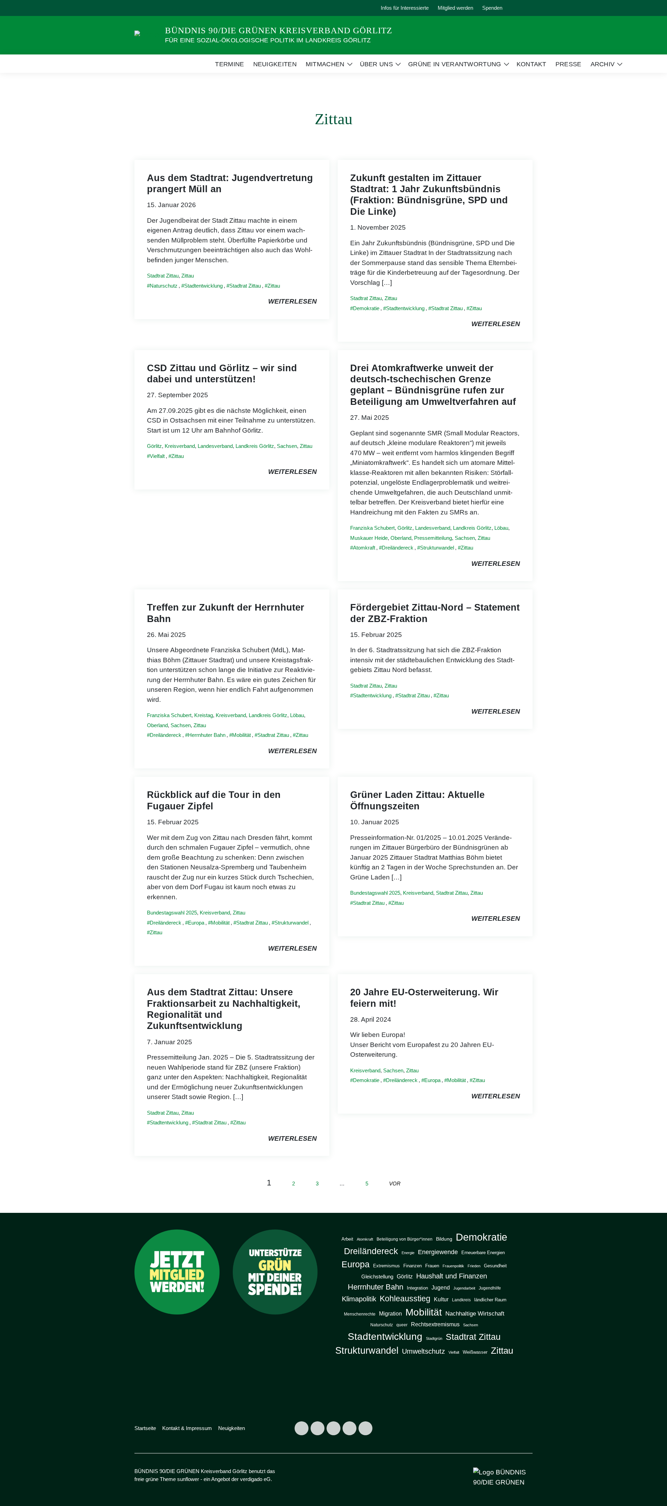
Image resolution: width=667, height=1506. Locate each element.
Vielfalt (157, 456)
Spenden (492, 8)
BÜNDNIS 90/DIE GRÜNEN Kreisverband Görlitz (278, 30)
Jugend (440, 1288)
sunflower (188, 1479)
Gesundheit (495, 1265)
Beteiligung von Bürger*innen (405, 1239)
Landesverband (215, 446)
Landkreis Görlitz (255, 446)
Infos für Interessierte (405, 8)
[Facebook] (158, 8)
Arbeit (347, 1239)
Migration (390, 1313)
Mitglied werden (455, 8)
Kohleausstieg (405, 1298)
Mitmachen (325, 64)
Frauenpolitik (453, 1266)
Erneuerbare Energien (483, 1252)
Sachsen (287, 446)
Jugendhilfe (490, 1288)
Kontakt (531, 64)
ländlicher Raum (490, 1299)
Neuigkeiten (275, 64)
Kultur (441, 1299)
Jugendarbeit (464, 1288)
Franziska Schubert (372, 528)
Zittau (187, 276)
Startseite (145, 1428)
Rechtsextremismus (435, 1324)
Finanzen (412, 1265)
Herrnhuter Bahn (206, 735)
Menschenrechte (360, 1314)
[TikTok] (174, 8)
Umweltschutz (423, 1351)
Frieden (474, 1266)
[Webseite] (206, 8)
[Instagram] (142, 8)
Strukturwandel (437, 548)
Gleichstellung (377, 1276)
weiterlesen (292, 301)
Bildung (444, 1239)
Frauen (432, 1265)
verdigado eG (255, 1479)
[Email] (190, 8)
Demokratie (366, 308)
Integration (417, 1288)
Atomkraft (364, 548)
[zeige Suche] (521, 8)
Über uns (376, 64)
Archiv (603, 64)
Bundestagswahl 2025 (172, 913)
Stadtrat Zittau (163, 276)
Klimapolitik (359, 1299)
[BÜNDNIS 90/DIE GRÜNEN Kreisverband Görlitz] (146, 35)
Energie (408, 1253)
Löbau (501, 528)
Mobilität (241, 735)
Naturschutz (164, 286)
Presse (568, 64)
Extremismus (386, 1265)
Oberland (400, 538)
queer (401, 1324)
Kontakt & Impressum (187, 1428)
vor (395, 1183)
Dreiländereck (397, 548)
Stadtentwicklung (203, 286)
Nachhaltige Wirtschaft (474, 1313)
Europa (196, 923)
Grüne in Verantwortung (454, 64)
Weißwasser (475, 1352)
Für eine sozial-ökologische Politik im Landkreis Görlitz (268, 40)
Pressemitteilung (433, 538)
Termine (229, 64)
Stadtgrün (434, 1338)
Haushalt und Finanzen (451, 1276)
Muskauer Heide (369, 538)
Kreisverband (180, 446)
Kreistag (203, 715)
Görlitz (154, 446)
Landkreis (461, 1299)
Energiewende (438, 1252)
